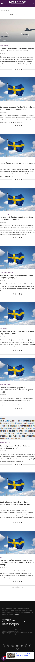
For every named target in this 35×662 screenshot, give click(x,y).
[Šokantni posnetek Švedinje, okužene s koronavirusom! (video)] (17, 428)
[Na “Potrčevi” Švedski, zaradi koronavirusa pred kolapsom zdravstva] (17, 199)
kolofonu (17, 614)
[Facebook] (4, 645)
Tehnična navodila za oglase (9, 625)
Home (1, 10)
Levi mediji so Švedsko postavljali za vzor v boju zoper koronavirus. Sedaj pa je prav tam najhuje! (17, 563)
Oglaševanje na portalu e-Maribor (10, 623)
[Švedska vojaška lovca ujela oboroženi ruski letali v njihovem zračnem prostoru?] (17, 30)
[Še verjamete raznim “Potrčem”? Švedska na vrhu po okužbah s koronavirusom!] (17, 89)
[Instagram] (12, 645)
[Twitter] (8, 645)
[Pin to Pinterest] (19, 69)
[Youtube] (17, 645)
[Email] (21, 645)
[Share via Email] (21, 69)
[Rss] (25, 645)
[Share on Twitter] (17, 69)
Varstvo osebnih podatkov (8, 620)
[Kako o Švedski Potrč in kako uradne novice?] (17, 145)
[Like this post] (13, 69)
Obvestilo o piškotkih (7, 619)
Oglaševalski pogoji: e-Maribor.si (10, 624)
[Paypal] (17, 649)
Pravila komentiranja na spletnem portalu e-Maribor (15, 621)
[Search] (33, 3)
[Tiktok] (29, 645)
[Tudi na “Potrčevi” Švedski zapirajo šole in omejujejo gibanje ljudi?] (17, 257)
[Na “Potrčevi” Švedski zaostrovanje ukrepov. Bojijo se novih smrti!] (17, 313)
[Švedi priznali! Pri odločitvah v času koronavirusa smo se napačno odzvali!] (17, 484)
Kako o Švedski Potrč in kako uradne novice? (17, 163)
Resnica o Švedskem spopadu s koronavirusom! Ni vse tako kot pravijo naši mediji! (16, 390)
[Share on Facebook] (15, 69)
